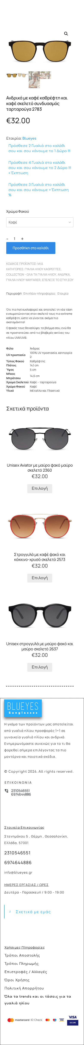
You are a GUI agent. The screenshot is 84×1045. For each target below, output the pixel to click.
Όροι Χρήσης (17, 980)
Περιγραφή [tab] (14, 293)
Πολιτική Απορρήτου (24, 988)
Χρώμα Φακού (17, 211)
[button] (66, 34)
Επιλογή (40, 488)
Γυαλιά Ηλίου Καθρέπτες (43, 269)
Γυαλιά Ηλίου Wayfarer (23, 280)
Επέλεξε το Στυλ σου (57, 280)
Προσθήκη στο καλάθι (31, 248)
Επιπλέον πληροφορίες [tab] (39, 293)
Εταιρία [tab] (63, 293)
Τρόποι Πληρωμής (22, 964)
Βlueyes (29, 138)
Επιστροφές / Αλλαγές (26, 972)
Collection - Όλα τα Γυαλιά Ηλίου (31, 274)
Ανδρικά (64, 274)
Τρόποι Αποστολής (22, 955)
